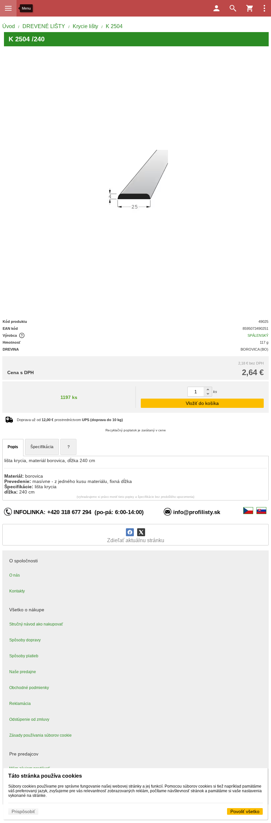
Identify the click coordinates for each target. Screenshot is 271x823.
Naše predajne (22, 672)
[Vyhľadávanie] (233, 8)
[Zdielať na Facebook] (130, 532)
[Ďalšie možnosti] (264, 8)
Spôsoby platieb (23, 656)
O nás (14, 575)
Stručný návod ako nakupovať (36, 624)
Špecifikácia (42, 447)
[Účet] (216, 8)
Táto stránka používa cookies (45, 776)
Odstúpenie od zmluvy (29, 719)
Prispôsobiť (23, 811)
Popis (13, 447)
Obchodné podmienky (29, 687)
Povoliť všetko (244, 811)
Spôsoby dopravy (25, 640)
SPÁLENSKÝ (258, 335)
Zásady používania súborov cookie (40, 735)
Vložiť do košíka (202, 403)
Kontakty (17, 591)
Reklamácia (20, 703)
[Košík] (249, 8)
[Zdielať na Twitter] (141, 532)
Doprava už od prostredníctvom (70, 420)
